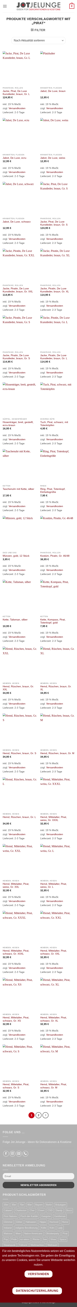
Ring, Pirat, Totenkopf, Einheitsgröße (52, 491)
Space (62, 1239)
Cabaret (8, 1210)
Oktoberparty (52, 1233)
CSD (50, 1210)
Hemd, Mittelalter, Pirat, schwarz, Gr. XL (53, 1019)
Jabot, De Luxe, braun (53, 91)
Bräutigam (60, 1204)
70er (22, 1204)
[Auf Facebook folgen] (6, 1154)
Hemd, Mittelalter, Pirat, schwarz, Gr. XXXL (16, 952)
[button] (5, 6)
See (45, 1239)
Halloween (31, 1222)
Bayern (39, 1204)
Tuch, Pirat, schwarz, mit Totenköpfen (54, 424)
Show (53, 1239)
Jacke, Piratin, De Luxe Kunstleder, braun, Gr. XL (54, 290)
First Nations (10, 1216)
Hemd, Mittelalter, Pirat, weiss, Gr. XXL (16, 885)
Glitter (19, 1222)
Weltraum (52, 1245)
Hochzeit (54, 1222)
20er (6, 1204)
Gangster (46, 1216)
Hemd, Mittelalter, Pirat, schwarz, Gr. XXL (53, 952)
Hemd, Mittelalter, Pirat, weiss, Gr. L (53, 885)
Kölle (43, 1227)
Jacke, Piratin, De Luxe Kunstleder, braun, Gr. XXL (18, 290)
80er (29, 1204)
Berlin (49, 1204)
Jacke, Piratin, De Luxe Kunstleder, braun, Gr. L (53, 357)
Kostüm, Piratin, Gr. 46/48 (54, 556)
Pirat (65, 1233)
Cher (32, 1210)
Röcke (36, 1239)
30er (14, 1204)
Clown (41, 1210)
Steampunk (10, 1245)
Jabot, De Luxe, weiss (52, 158)
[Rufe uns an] (25, 1154)
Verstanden (38, 1274)
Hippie (43, 1222)
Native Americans (33, 1233)
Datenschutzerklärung (37, 1290)
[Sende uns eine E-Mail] (19, 1154)
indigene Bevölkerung (26, 1227)
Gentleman (60, 1216)
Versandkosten (17, 108)
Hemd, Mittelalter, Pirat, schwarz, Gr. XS (16, 1019)
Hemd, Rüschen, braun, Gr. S (19, 753)
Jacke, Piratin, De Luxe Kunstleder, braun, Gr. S (16, 357)
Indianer (8, 1227)
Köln (52, 1227)
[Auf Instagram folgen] (12, 1154)
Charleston (20, 1210)
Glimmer (8, 1222)
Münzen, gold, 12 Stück (16, 556)
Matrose (8, 1233)
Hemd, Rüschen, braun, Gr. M (57, 753)
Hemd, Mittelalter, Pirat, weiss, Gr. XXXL (53, 819)
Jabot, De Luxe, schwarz (17, 221)
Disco (69, 1210)
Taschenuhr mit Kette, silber (18, 489)
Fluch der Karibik (29, 1216)
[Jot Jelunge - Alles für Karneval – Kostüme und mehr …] (38, 6)
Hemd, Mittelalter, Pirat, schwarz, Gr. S (16, 1086)
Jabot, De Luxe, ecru (14, 158)
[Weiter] (45, 1115)
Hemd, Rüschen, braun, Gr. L (19, 817)
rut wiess (24, 1239)
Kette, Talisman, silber (15, 619)
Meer (18, 1233)
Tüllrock (23, 1245)
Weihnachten (37, 1245)
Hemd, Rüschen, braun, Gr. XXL (18, 688)
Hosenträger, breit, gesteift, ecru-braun (18, 424)
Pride (14, 1239)
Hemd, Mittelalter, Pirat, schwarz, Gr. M (53, 1086)
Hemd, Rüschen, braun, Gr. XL (55, 688)
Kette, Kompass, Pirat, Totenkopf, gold (53, 621)
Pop (6, 1239)
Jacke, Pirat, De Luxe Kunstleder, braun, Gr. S (54, 223)
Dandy (59, 1210)
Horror (65, 1222)
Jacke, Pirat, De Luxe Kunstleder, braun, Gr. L (16, 93)
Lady (60, 1227)
